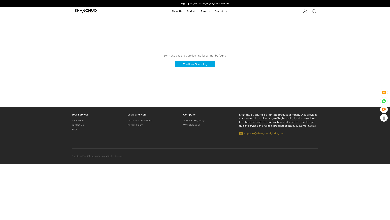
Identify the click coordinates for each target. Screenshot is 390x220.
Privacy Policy (135, 125)
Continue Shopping (195, 64)
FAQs (74, 129)
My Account (78, 120)
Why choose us (191, 125)
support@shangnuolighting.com (264, 133)
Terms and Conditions (140, 120)
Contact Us (78, 125)
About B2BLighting (194, 120)
